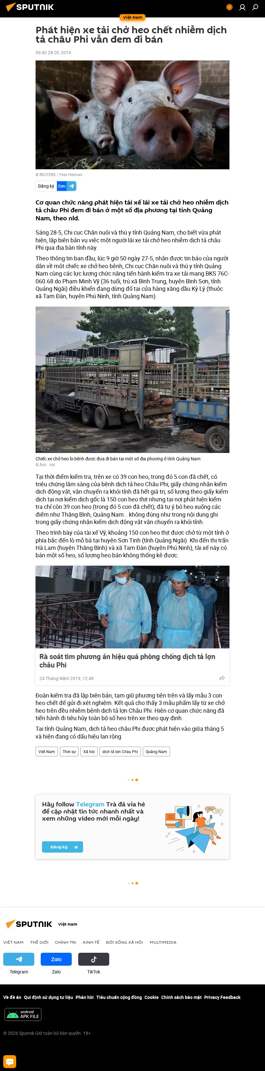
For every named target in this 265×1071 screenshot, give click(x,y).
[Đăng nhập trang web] (242, 7)
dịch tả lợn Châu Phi (120, 751)
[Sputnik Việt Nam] (31, 12)
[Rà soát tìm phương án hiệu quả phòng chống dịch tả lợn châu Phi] (132, 607)
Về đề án (12, 997)
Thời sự (69, 751)
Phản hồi (85, 997)
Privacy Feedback (222, 997)
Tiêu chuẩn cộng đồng (119, 997)
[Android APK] (23, 1015)
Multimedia (163, 942)
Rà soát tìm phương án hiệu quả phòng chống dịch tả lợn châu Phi (127, 660)
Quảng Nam (156, 751)
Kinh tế (91, 942)
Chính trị (65, 942)
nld (52, 464)
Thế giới (39, 942)
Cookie (151, 997)
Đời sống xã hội (124, 942)
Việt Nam (46, 751)
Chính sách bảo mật (181, 997)
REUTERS (47, 174)
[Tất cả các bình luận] (9, 1061)
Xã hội (89, 751)
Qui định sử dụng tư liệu (48, 997)
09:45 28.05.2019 (53, 52)
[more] (222, 677)
